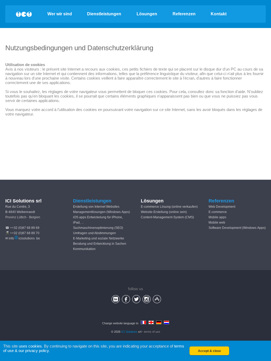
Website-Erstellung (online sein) (164, 212)
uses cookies (30, 346)
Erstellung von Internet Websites (96, 207)
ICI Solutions (129, 331)
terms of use (152, 331)
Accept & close (209, 351)
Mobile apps (217, 217)
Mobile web (217, 222)
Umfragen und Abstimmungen (94, 233)
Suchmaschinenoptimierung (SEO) (98, 228)
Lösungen (147, 14)
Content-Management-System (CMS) (167, 217)
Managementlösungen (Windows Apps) (101, 212)
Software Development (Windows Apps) (237, 228)
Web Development (222, 207)
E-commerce (218, 212)
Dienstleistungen (104, 14)
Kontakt (219, 14)
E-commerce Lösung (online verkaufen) (169, 207)
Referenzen (184, 14)
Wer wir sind (59, 14)
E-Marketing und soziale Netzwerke (98, 238)
